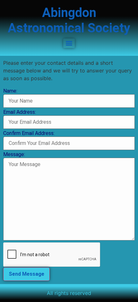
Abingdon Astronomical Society (69, 20)
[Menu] (69, 43)
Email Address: (19, 112)
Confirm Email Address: (29, 133)
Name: (10, 91)
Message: (14, 154)
